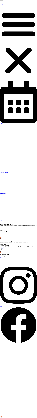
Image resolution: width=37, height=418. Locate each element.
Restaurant (2, 4)
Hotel (1, 79)
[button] (18, 42)
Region (1, 80)
